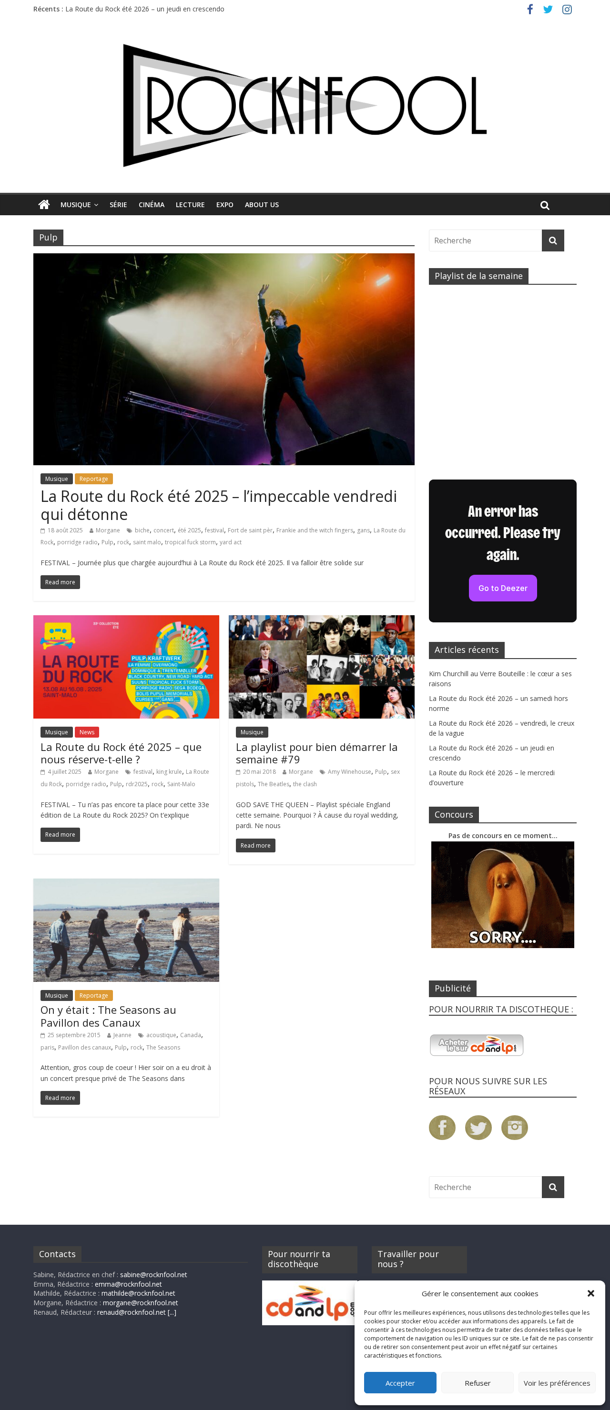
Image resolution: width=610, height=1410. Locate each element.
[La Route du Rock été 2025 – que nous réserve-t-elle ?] (126, 621)
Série (118, 204)
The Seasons (163, 1047)
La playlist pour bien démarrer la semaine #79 (317, 753)
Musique (76, 204)
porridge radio (77, 542)
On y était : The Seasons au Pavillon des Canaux (108, 1015)
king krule (169, 772)
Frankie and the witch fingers (314, 530)
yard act (231, 542)
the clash (305, 784)
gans (363, 530)
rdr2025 (137, 784)
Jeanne (122, 1035)
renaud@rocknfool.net (131, 1312)
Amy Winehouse (349, 772)
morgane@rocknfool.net (140, 1302)
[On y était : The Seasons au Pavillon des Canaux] (126, 884)
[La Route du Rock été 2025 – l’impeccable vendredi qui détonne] (224, 259)
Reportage (94, 479)
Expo (225, 204)
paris (47, 1047)
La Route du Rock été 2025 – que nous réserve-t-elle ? (121, 753)
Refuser (478, 1383)
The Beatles (273, 784)
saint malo (147, 542)
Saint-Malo (181, 784)
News (87, 732)
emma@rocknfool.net (128, 1284)
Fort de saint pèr (250, 530)
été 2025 (189, 530)
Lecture (190, 204)
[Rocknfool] (305, 105)
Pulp (107, 542)
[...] (172, 1312)
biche (142, 530)
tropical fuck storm (190, 542)
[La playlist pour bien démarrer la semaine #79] (322, 621)
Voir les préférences (557, 1383)
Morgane (108, 530)
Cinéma (151, 204)
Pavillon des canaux (84, 1047)
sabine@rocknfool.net (153, 1274)
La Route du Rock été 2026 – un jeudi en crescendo (144, 8)
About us (262, 204)
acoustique (161, 1035)
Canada (190, 1035)
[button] (591, 1293)
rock (123, 542)
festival (214, 530)
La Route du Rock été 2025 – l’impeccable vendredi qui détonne (219, 505)
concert (163, 530)
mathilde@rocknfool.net (138, 1293)
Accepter (400, 1383)
